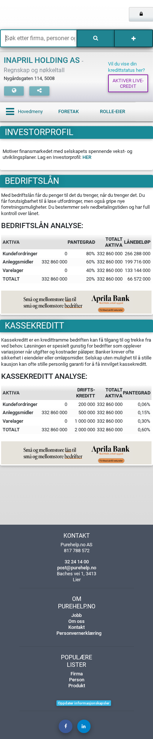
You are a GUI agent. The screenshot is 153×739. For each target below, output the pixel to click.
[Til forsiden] (32, 15)
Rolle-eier (112, 111)
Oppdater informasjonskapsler (84, 703)
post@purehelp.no (76, 567)
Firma (77, 673)
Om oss (76, 621)
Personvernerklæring (78, 633)
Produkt (76, 685)
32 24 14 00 (77, 561)
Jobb (76, 615)
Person (76, 679)
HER (86, 157)
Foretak (68, 111)
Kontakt (76, 627)
